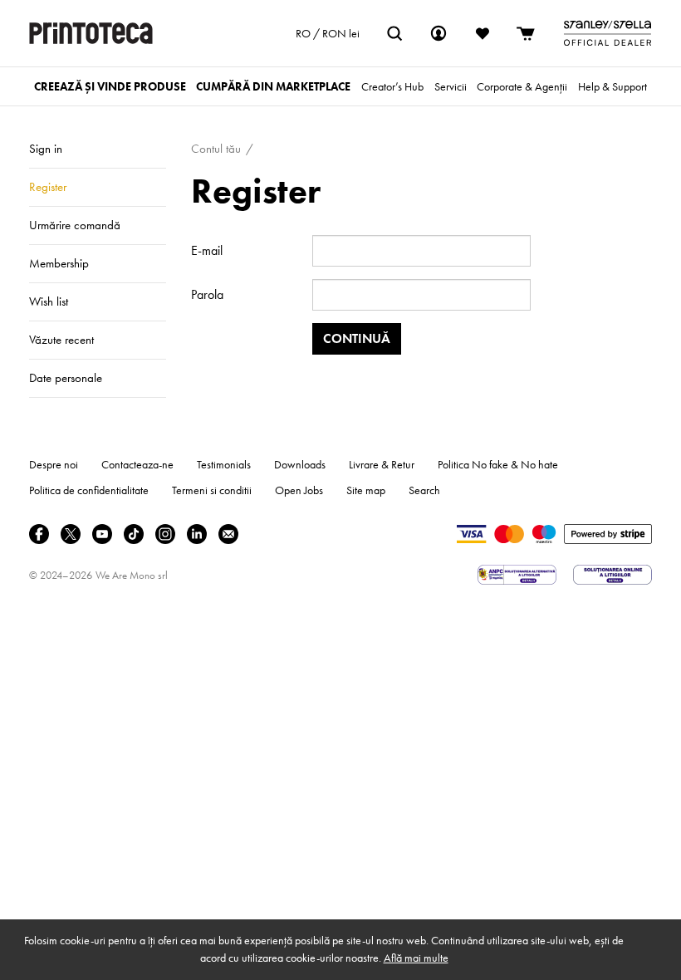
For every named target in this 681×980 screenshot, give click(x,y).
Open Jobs (299, 490)
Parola (207, 294)
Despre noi (53, 464)
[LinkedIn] (197, 534)
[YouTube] (102, 534)
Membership (59, 263)
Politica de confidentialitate (89, 490)
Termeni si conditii (212, 490)
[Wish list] (482, 33)
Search (424, 490)
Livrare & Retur (381, 464)
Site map (365, 490)
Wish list (48, 301)
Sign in (45, 148)
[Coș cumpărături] (526, 33)
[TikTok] (133, 534)
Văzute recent (61, 339)
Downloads (300, 464)
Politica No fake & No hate (498, 464)
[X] (70, 534)
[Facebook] (39, 534)
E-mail (207, 250)
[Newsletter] (228, 534)
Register (47, 187)
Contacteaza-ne (137, 464)
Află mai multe (416, 957)
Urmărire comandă (74, 225)
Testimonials (224, 464)
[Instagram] (165, 534)
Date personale (65, 378)
